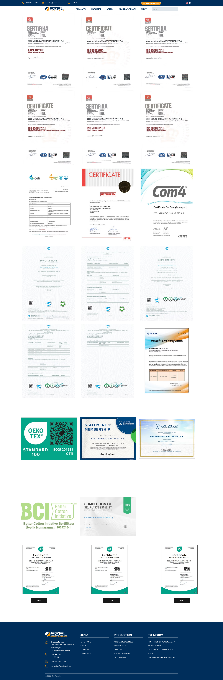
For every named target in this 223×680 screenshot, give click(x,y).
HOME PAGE (85, 642)
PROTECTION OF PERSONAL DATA (161, 642)
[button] (110, 9)
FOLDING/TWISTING (122, 653)
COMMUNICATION (88, 653)
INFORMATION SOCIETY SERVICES (161, 657)
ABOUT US (84, 646)
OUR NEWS (85, 650)
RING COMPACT (120, 646)
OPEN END (118, 649)
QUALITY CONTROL (121, 657)
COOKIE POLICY (154, 646)
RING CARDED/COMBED (123, 642)
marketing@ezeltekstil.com (54, 3)
